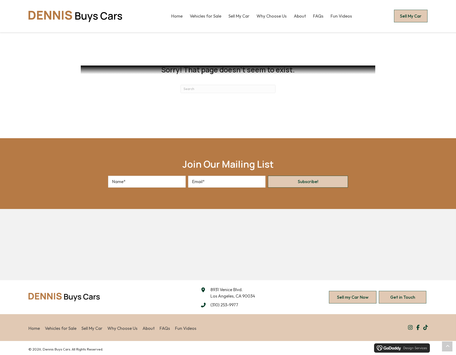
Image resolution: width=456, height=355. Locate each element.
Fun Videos (185, 328)
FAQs (165, 328)
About (148, 328)
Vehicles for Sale (60, 328)
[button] (308, 182)
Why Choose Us (122, 328)
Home (34, 328)
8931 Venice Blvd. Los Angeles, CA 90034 (232, 293)
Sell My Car (91, 328)
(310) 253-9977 (224, 305)
